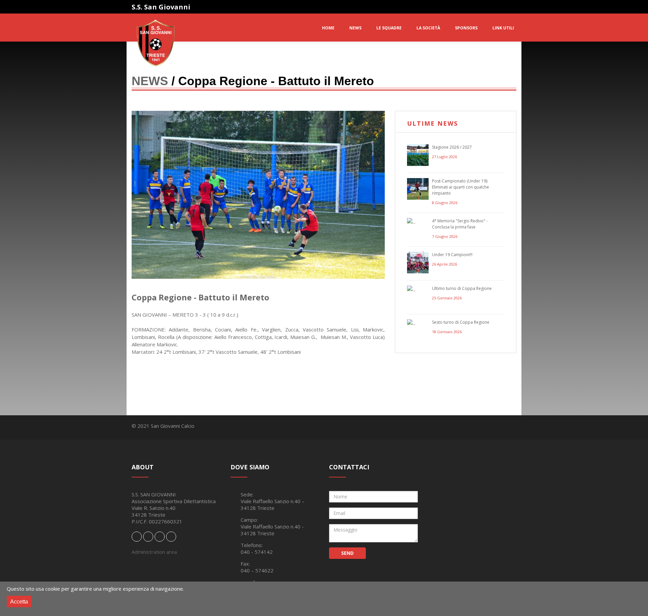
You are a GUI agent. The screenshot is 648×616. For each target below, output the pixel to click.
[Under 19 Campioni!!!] (418, 262)
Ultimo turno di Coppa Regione (462, 288)
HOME (328, 28)
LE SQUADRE (389, 28)
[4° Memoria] (418, 229)
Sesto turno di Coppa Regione (460, 322)
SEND (347, 553)
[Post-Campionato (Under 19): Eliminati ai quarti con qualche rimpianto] (418, 189)
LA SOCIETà (428, 28)
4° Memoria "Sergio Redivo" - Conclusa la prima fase (460, 224)
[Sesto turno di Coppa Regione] (418, 330)
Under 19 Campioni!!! (452, 254)
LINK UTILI (503, 28)
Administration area (154, 551)
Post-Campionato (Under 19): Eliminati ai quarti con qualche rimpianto (460, 187)
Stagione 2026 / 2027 (452, 147)
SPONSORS (466, 28)
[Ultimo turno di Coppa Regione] (418, 296)
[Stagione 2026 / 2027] (418, 155)
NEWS (355, 28)
